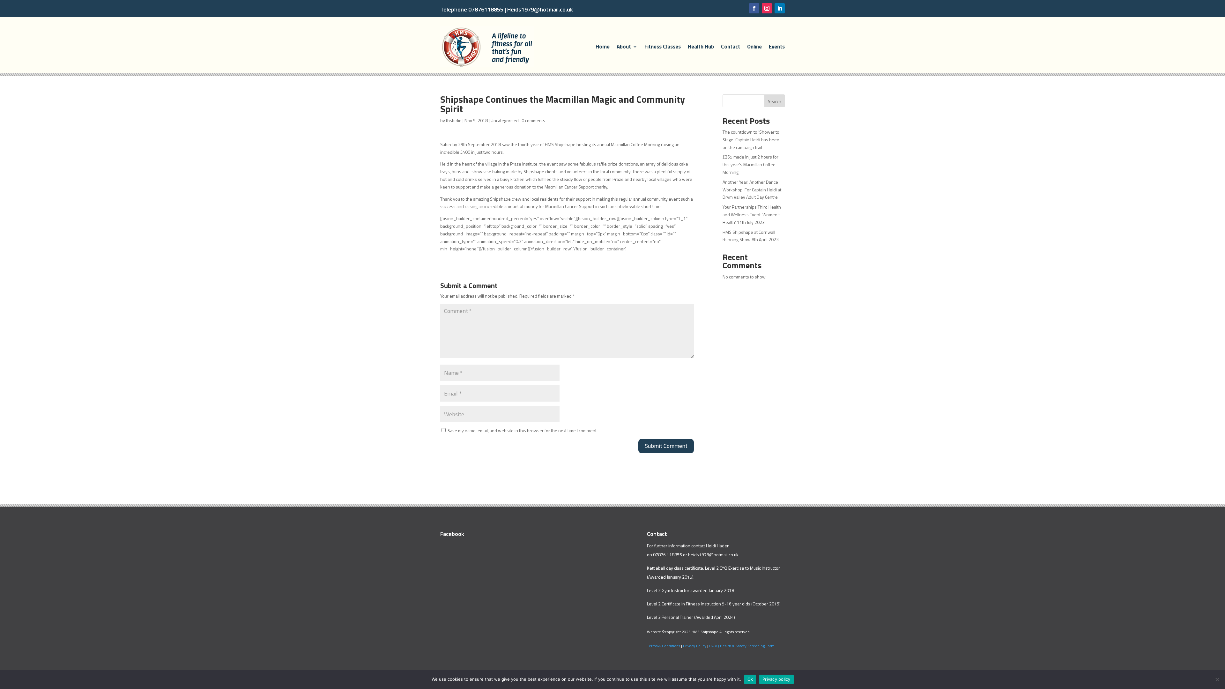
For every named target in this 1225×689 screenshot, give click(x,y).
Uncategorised (505, 120)
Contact (730, 46)
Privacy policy (776, 679)
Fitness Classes (662, 46)
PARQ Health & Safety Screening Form (742, 646)
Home (603, 46)
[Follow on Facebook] (754, 8)
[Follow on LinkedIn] (780, 8)
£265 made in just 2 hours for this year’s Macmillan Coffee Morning (750, 164)
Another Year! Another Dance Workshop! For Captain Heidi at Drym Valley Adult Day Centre (752, 190)
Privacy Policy (694, 646)
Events (777, 46)
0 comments (533, 120)
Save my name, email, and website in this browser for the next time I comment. (523, 430)
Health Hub (701, 46)
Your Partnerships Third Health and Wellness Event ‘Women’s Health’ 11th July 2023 (752, 215)
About (624, 46)
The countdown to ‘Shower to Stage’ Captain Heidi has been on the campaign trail (751, 140)
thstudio (454, 120)
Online (754, 46)
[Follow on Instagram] (767, 8)
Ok (750, 679)
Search (774, 101)
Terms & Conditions (663, 646)
